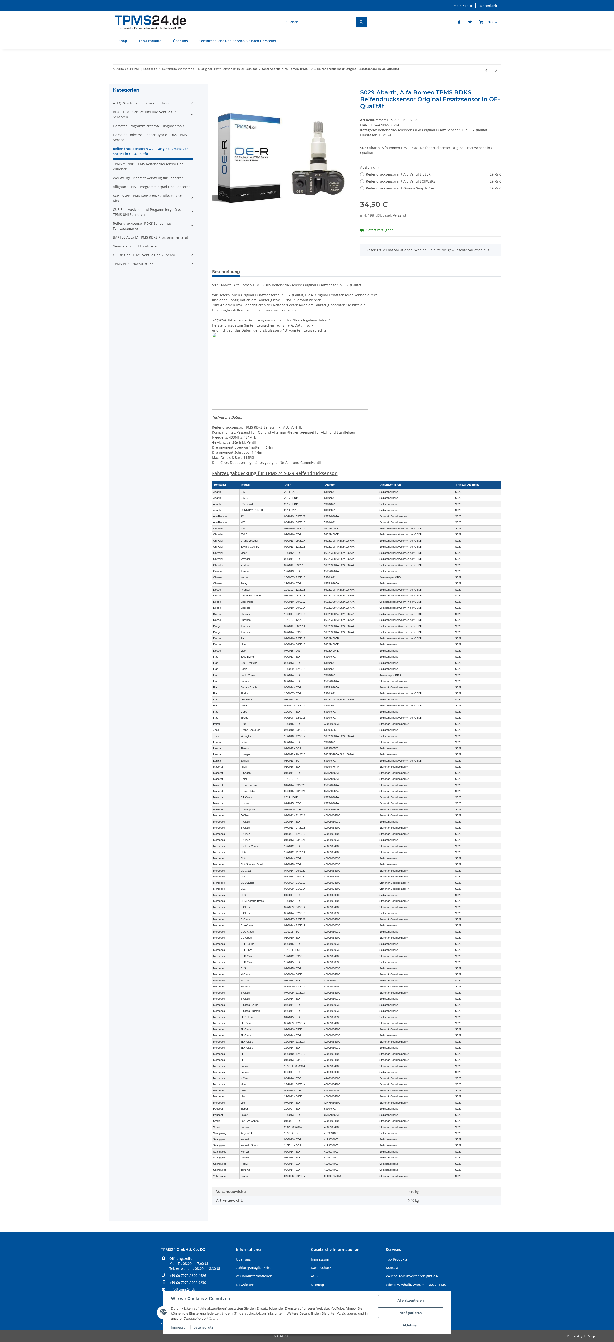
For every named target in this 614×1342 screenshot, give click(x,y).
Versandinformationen (254, 1276)
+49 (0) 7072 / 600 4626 (187, 1275)
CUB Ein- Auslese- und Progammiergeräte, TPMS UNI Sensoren (147, 212)
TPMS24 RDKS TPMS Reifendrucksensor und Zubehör (148, 166)
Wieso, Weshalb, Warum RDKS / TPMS (416, 1284)
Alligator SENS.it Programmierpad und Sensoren (152, 186)
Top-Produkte (150, 41)
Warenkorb (488, 5)
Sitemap (317, 1284)
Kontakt (392, 1267)
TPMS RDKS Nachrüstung (133, 264)
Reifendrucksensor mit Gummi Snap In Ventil (433, 188)
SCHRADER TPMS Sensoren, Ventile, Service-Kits (148, 198)
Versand (399, 215)
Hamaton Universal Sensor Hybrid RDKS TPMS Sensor (150, 137)
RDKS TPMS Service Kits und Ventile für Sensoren (144, 114)
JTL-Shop (589, 1336)
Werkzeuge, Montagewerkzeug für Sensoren (148, 178)
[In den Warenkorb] (216, 86)
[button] (459, 22)
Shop (123, 41)
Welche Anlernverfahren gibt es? (412, 1276)
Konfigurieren (410, 1313)
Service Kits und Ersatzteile (135, 246)
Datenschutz (203, 1327)
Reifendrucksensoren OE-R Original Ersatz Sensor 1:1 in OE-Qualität (432, 130)
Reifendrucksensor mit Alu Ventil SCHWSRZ (433, 181)
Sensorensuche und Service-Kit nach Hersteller (237, 41)
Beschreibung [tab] (226, 272)
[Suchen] (361, 22)
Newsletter (245, 1284)
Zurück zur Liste (127, 69)
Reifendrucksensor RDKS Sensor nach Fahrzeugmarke (143, 226)
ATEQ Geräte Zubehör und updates (141, 103)
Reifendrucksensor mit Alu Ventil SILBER (433, 174)
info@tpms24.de (182, 1289)
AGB (314, 1276)
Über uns (180, 41)
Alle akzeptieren (410, 1300)
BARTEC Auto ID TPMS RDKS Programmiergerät (150, 237)
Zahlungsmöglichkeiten (254, 1267)
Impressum (179, 1327)
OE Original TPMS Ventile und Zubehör (144, 255)
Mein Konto (462, 5)
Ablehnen (411, 1325)
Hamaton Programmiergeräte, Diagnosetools (148, 126)
